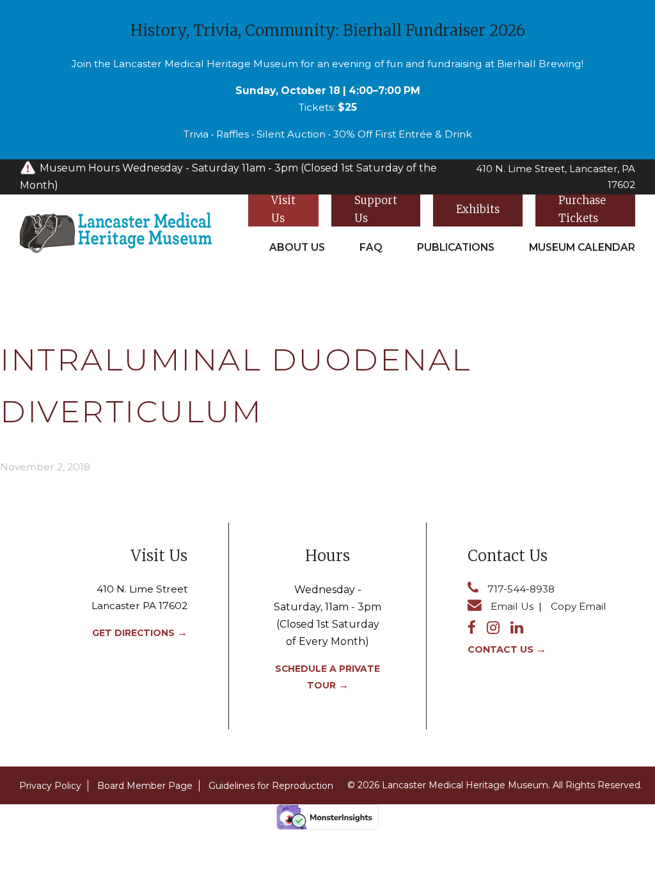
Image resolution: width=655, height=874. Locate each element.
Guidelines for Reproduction (271, 785)
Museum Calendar (582, 247)
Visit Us (283, 210)
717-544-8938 (521, 589)
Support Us (375, 210)
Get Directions (133, 633)
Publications (455, 247)
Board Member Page (145, 785)
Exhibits (478, 209)
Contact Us (500, 649)
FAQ (371, 247)
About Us (297, 247)
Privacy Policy (50, 785)
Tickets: (328, 107)
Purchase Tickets (582, 210)
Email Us (512, 606)
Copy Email (578, 606)
